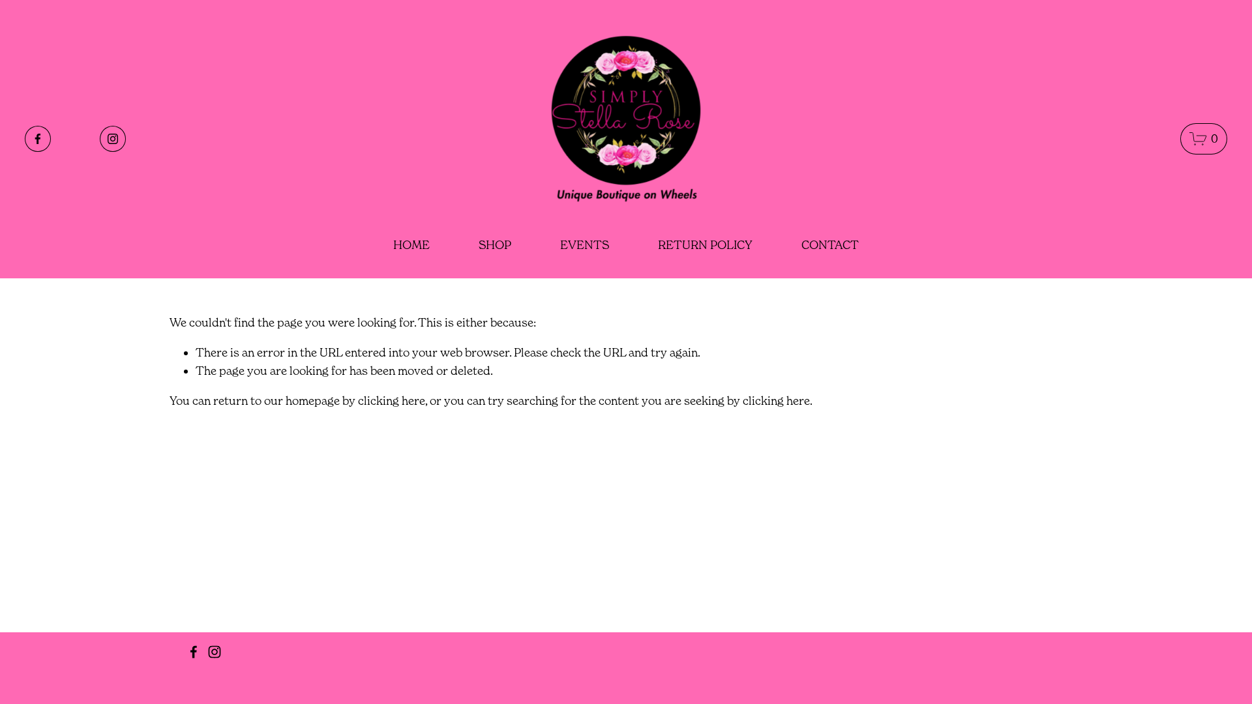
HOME (411, 245)
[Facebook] (38, 139)
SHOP (495, 245)
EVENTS (584, 245)
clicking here (391, 400)
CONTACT (830, 245)
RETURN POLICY (705, 245)
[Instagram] (113, 139)
